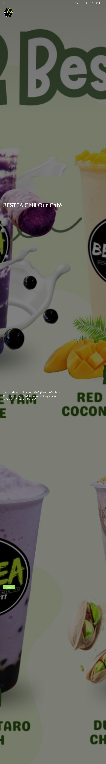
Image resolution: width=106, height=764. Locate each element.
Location (10, 3)
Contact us (17, 3)
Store (4, 3)
